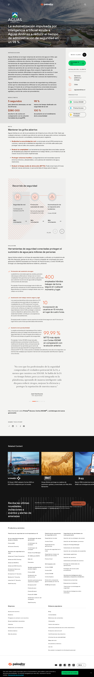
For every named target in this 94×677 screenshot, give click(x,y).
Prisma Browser (32, 591)
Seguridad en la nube (51, 538)
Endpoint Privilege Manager (71, 544)
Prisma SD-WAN (32, 594)
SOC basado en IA (50, 564)
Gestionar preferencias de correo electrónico (61, 627)
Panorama (31, 562)
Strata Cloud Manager (34, 552)
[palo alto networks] (47, 4)
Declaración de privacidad (16, 675)
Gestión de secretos (70, 557)
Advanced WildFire (13, 562)
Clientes (10, 624)
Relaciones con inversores (15, 627)
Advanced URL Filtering (14, 559)
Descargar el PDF (74, 63)
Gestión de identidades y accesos (74, 541)
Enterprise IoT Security (14, 574)
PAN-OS (30, 559)
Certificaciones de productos (56, 634)
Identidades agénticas (70, 554)
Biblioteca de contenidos (55, 618)
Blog (49, 611)
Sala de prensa (12, 634)
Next (62, 231)
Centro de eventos (53, 624)
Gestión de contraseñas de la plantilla (75, 551)
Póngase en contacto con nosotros (18, 618)
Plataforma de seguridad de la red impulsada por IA (23, 533)
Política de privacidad (41, 508)
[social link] (56, 665)
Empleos (10, 614)
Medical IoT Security (14, 577)
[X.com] (16, 426)
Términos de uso (54, 508)
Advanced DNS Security (15, 566)
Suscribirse (77, 503)
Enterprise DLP (32, 585)
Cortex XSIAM (49, 567)
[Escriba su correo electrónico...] (52, 503)
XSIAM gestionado (50, 584)
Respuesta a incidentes (70, 583)
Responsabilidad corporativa (16, 621)
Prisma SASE (31, 572)
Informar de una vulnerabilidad (57, 637)
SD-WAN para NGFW (34, 556)
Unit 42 (50, 646)
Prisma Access (29, 411)
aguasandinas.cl (79, 89)
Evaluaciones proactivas (70, 580)
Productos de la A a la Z (55, 630)
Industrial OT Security (14, 580)
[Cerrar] (91, 673)
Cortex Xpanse (49, 576)
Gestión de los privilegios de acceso (74, 538)
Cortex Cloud (49, 541)
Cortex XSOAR (41, 411)
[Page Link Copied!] (9, 426)
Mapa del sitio (52, 640)
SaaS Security (12, 583)
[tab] (29, 401)
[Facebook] (20, 426)
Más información (17, 221)
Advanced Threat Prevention (16, 556)
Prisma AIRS (11, 543)
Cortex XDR (48, 570)
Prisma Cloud (49, 559)
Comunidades (52, 614)
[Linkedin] (13, 426)
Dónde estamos (12, 630)
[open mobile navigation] (9, 5)
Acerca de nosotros (13, 611)
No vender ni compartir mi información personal (61, 650)
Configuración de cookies (69, 672)
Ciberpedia (51, 621)
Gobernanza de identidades (72, 547)
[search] (85, 5)
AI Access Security (13, 546)
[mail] (24, 426)
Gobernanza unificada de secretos (74, 560)
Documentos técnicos (54, 643)
